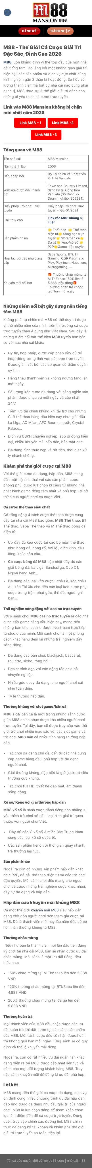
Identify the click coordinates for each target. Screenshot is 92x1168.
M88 (7, 62)
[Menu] (7, 12)
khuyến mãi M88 (45, 910)
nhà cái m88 (76, 1160)
